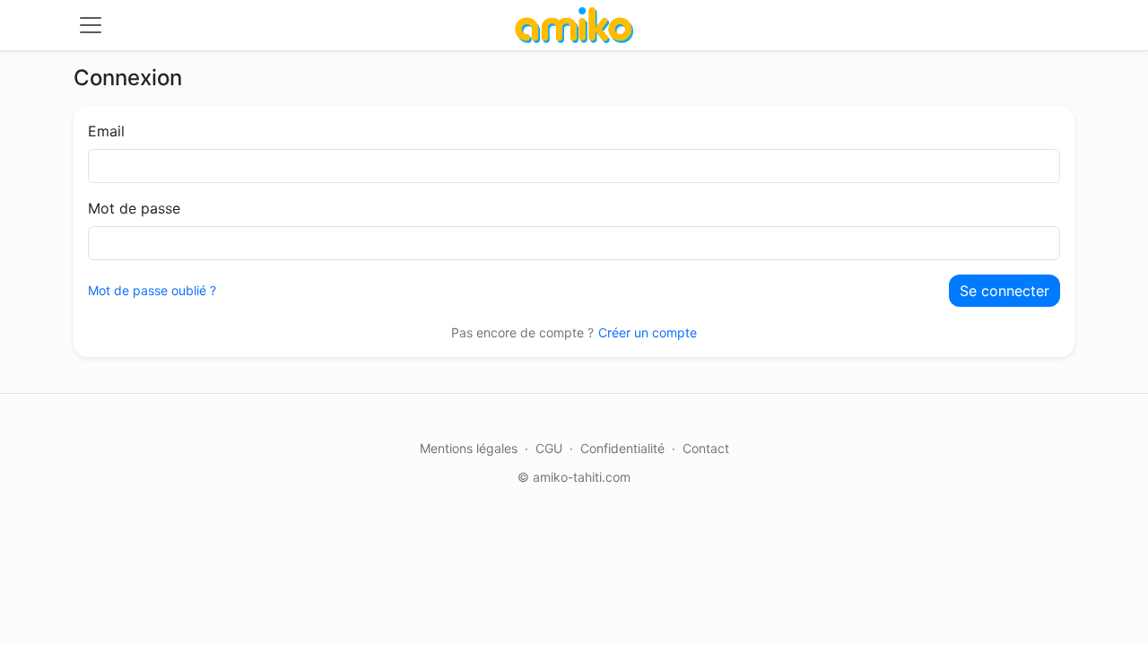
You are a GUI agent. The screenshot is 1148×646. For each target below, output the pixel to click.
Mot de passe (134, 208)
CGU (548, 448)
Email (106, 131)
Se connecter (1004, 291)
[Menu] (91, 25)
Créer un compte (647, 332)
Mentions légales (468, 448)
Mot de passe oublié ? (152, 290)
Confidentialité (622, 448)
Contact (706, 448)
